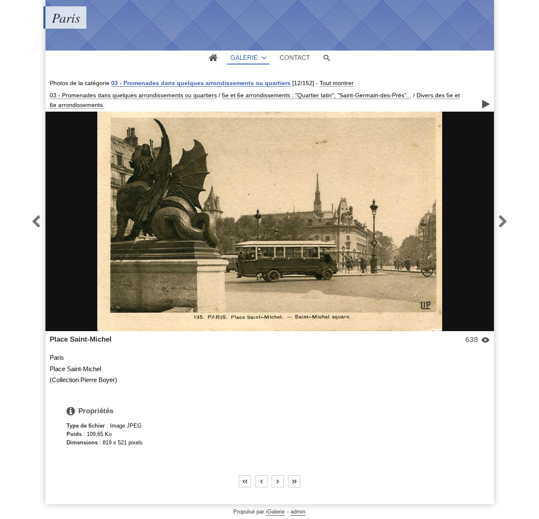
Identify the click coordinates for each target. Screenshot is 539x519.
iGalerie (275, 511)
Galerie (244, 57)
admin (298, 511)
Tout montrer (337, 83)
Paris (66, 17)
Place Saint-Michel (81, 339)
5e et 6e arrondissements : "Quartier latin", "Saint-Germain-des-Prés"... (316, 95)
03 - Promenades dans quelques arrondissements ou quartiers (201, 83)
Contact (295, 57)
